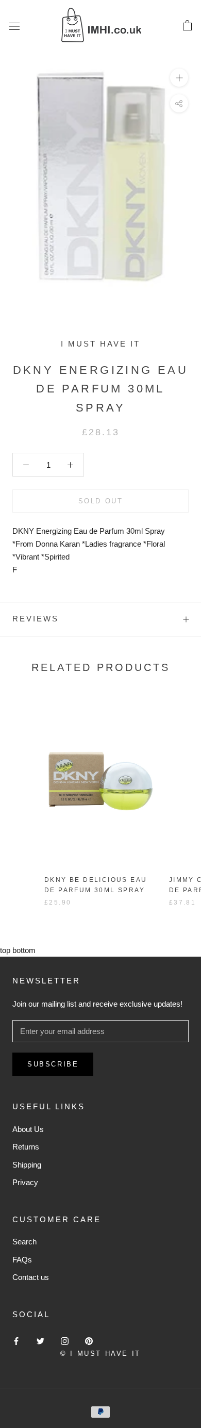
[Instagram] (65, 1341)
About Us (28, 1129)
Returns (25, 1146)
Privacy (25, 1182)
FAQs (22, 1259)
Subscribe (52, 1064)
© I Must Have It (100, 1353)
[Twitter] (40, 1341)
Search (24, 1241)
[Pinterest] (89, 1341)
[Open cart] (187, 26)
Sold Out (100, 501)
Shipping (26, 1164)
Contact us (30, 1277)
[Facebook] (16, 1341)
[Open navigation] (14, 26)
